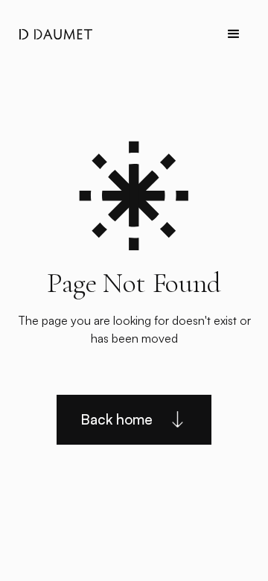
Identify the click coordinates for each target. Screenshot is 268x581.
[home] (52, 34)
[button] (233, 34)
